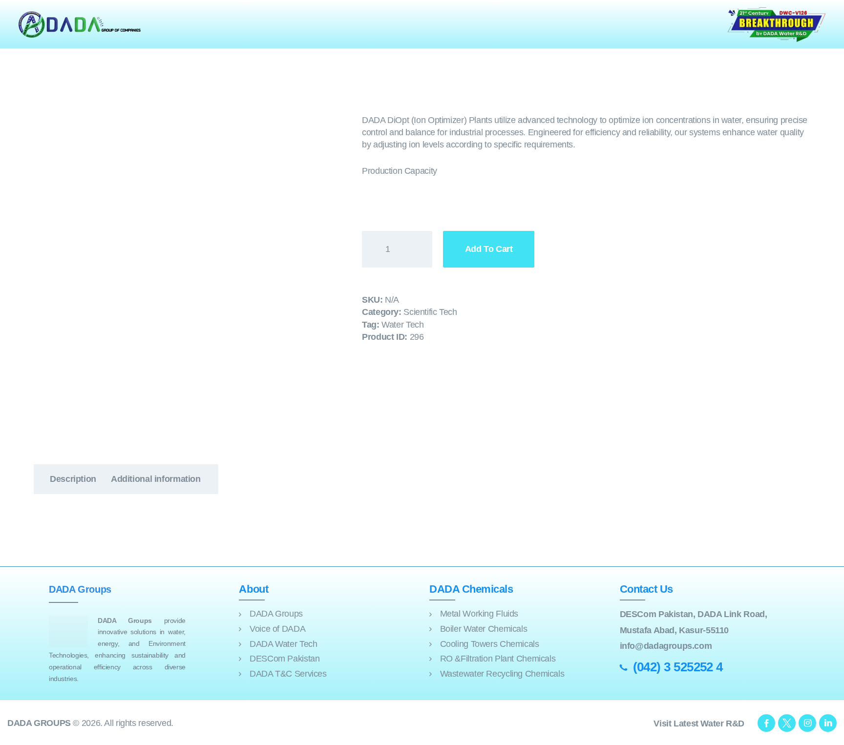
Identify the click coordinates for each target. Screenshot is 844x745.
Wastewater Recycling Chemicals (502, 674)
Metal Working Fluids (479, 614)
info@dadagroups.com (666, 646)
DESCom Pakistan (284, 658)
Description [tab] (73, 479)
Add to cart (489, 249)
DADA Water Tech (283, 644)
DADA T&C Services (288, 674)
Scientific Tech (430, 312)
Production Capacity (399, 171)
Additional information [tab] (156, 479)
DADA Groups (276, 614)
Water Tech (402, 325)
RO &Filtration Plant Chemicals (498, 658)
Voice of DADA (277, 629)
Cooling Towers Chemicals (489, 644)
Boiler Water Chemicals (484, 629)
